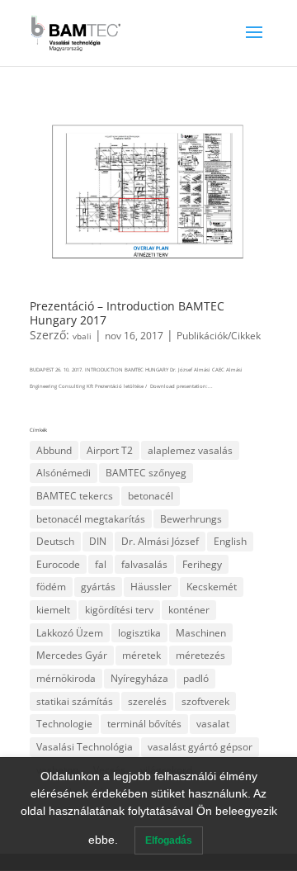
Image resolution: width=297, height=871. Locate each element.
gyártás (98, 587)
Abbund (54, 450)
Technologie (64, 724)
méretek (141, 655)
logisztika (139, 633)
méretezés (200, 655)
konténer (189, 610)
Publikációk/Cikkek (219, 335)
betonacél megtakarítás (90, 519)
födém (51, 587)
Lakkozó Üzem (69, 633)
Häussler (151, 587)
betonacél (150, 496)
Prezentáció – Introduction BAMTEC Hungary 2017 (127, 313)
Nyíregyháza (139, 678)
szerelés (147, 701)
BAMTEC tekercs (74, 496)
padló (196, 678)
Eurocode (58, 564)
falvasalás (144, 564)
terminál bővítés (144, 724)
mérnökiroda (66, 678)
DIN (97, 541)
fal (100, 564)
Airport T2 (110, 450)
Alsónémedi (63, 473)
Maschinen (201, 633)
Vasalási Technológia (84, 747)
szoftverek (205, 701)
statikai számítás (74, 701)
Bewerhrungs (191, 519)
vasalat (212, 724)
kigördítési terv (119, 610)
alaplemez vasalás (190, 450)
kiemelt (53, 610)
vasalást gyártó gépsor (200, 747)
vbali (82, 336)
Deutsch (55, 541)
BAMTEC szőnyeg (146, 473)
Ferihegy (202, 564)
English (230, 541)
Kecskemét (211, 587)
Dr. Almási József (160, 541)
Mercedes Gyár (71, 655)
